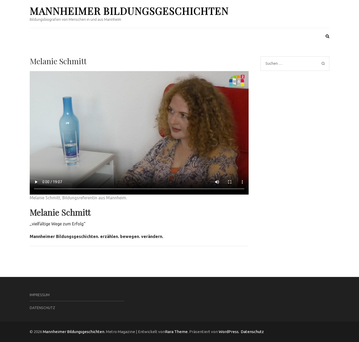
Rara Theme (176, 331)
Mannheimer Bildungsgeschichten (129, 10)
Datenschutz (42, 308)
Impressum (40, 295)
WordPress (229, 331)
